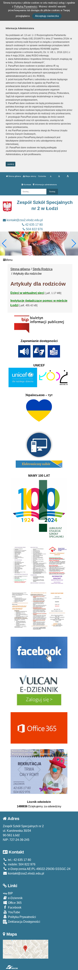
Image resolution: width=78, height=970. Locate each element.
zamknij (10, 164)
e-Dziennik (15, 898)
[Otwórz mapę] (25, 949)
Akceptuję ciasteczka (47, 16)
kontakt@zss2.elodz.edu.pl (24, 220)
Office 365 (14, 902)
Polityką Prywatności (25, 6)
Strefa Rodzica (42, 269)
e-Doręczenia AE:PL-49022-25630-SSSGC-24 (38, 869)
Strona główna (14, 176)
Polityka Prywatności (21, 917)
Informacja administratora (45, 184)
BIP (10, 893)
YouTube (13, 912)
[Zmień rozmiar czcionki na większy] (59, 176)
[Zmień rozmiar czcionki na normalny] (51, 176)
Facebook (14, 907)
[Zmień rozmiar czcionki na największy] (67, 176)
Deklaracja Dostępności (23, 921)
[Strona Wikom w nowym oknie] (12, 967)
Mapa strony (30, 176)
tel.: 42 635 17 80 (19, 859)
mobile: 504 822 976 (21, 864)
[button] (73, 243)
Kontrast (27, 184)
